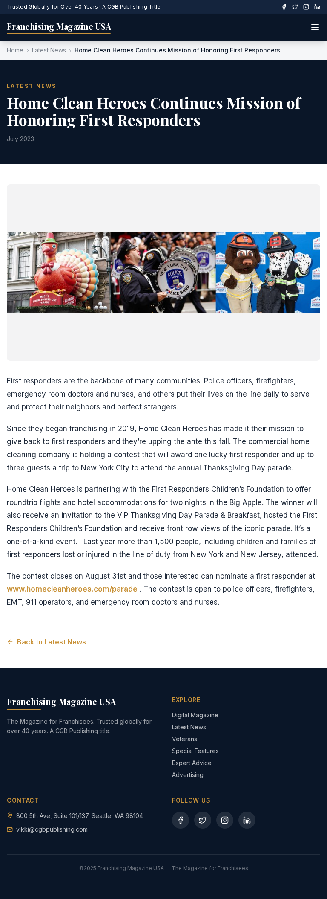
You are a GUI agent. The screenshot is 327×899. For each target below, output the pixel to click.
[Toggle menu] (315, 27)
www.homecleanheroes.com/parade (72, 589)
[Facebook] (284, 7)
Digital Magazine (195, 715)
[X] (295, 7)
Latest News (49, 50)
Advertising (188, 774)
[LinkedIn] (317, 7)
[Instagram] (306, 7)
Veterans (184, 738)
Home (15, 50)
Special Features (195, 750)
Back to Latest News (51, 642)
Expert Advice (192, 762)
